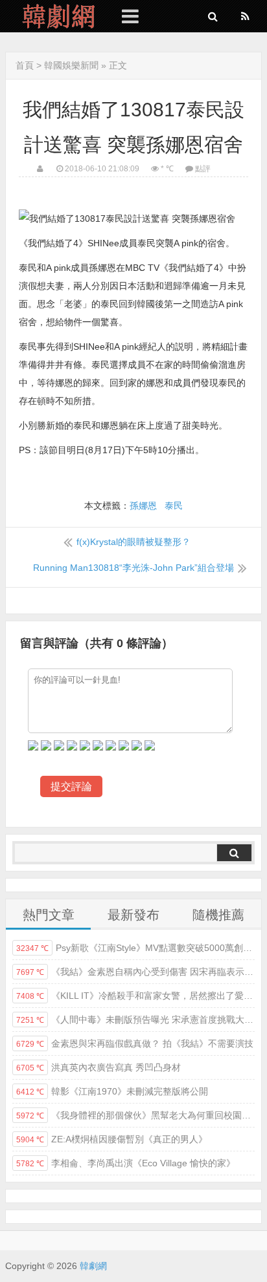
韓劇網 (53, 16)
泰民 (174, 505)
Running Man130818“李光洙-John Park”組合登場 (133, 567)
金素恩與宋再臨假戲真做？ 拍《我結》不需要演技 (134, 1043)
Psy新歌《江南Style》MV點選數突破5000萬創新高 (135, 948)
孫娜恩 (143, 505)
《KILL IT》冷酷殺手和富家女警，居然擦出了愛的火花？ (135, 995)
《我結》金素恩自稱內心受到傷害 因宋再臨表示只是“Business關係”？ (135, 972)
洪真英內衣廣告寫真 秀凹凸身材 (98, 1067)
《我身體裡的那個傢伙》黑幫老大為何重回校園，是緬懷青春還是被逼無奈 (135, 1115)
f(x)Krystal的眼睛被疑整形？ (133, 542)
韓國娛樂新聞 (71, 65)
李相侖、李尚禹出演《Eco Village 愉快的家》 (125, 1163)
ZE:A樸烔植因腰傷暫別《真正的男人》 (111, 1139)
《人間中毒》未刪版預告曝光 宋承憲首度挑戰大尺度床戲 (135, 1019)
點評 (203, 168)
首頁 (25, 65)
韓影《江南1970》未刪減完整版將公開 (112, 1091)
